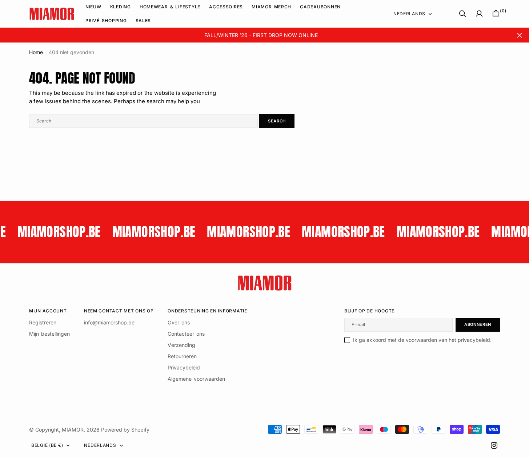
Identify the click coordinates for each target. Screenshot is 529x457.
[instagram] (494, 445)
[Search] (462, 13)
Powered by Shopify (125, 429)
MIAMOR (73, 429)
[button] (479, 13)
